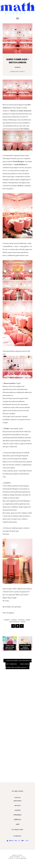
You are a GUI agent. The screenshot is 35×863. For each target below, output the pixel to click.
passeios (21, 620)
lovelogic (23, 858)
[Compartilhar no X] (17, 626)
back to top (17, 855)
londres (7, 620)
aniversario (17, 801)
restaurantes (15, 622)
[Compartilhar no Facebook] (13, 626)
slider (23, 622)
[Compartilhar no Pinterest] (22, 626)
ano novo (17, 806)
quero (28, 620)
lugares (14, 620)
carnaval (17, 810)
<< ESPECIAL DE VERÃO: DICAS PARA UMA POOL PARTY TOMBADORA (18, 662)
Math (17, 71)
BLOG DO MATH (15, 857)
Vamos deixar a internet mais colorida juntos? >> (18, 665)
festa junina (17, 815)
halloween (17, 820)
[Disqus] (17, 697)
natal (17, 824)
